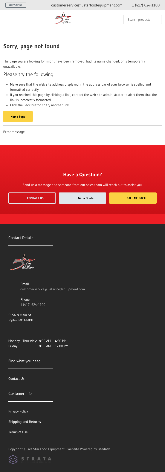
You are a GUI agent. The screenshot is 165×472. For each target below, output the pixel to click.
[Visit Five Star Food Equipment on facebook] (10, 330)
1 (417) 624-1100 (32, 304)
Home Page (18, 117)
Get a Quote (85, 198)
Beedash (104, 449)
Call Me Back (136, 198)
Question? (15, 5)
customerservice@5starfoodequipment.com (52, 289)
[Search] (156, 19)
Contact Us (35, 198)
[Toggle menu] (7, 19)
